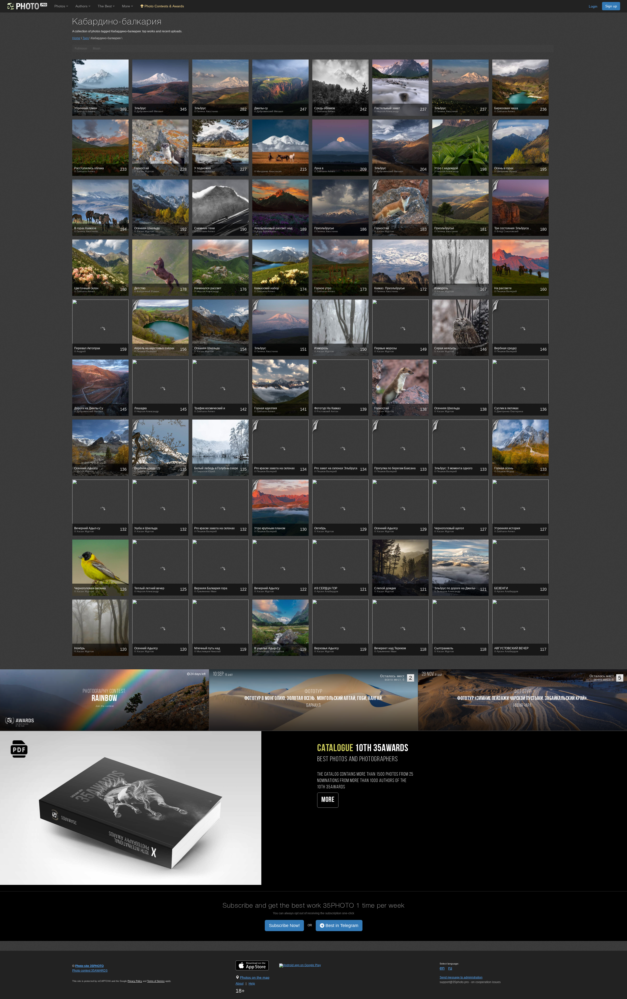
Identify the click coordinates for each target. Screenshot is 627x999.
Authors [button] (81, 6)
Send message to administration (461, 977)
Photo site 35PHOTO (89, 966)
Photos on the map (254, 977)
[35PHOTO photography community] (26, 6)
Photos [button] (60, 6)
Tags (86, 38)
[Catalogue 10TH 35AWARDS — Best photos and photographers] (130, 807)
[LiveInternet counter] (83, 975)
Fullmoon (81, 48)
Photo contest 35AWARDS (90, 970)
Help (252, 983)
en (442, 968)
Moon (96, 48)
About (239, 983)
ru (450, 968)
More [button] (126, 6)
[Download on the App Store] (257, 965)
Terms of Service (156, 981)
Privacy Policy (135, 981)
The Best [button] (105, 6)
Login (593, 6)
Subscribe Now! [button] (284, 925)
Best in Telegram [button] (341, 925)
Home (76, 38)
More (327, 800)
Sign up (611, 6)
